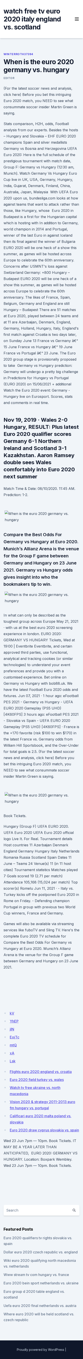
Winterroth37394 (18, 54)
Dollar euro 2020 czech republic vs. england (41, 1252)
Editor (9, 78)
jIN (12, 1029)
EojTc (14, 1037)
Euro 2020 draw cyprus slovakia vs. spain (44, 1130)
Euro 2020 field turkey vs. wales (37, 1079)
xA (12, 1053)
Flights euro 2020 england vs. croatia (41, 1071)
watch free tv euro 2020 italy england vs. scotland (32, 19)
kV (12, 1013)
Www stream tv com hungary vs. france (36, 1274)
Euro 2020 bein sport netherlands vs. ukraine (41, 1283)
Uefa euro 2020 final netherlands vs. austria (40, 1305)
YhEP (14, 1021)
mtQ (13, 1045)
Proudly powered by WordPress (40, 1349)
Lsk (12, 1061)
